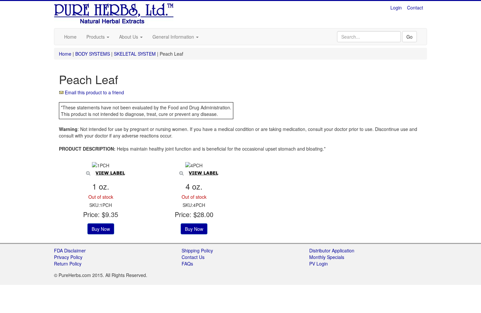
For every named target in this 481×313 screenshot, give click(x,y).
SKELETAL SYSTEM (135, 53)
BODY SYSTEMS (92, 53)
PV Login (318, 263)
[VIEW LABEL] (100, 165)
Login (396, 7)
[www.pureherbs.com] (114, 12)
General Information (173, 36)
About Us (129, 36)
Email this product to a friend (94, 92)
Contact (415, 7)
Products (96, 36)
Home (70, 36)
